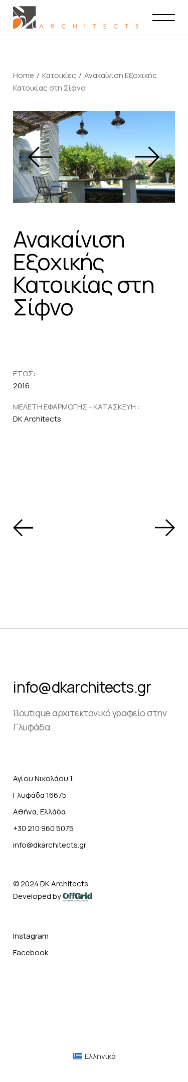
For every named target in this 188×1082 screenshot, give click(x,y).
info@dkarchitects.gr (82, 687)
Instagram (31, 936)
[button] (40, 156)
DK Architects (64, 883)
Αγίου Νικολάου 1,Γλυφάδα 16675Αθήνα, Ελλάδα (43, 795)
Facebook (30, 952)
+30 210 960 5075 (43, 828)
